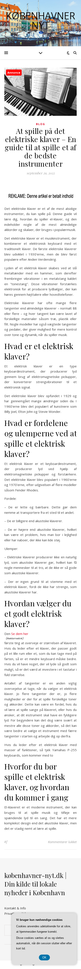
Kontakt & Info (15, 908)
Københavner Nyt (40, 20)
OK (44, 957)
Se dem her (19, 634)
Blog (40, 124)
